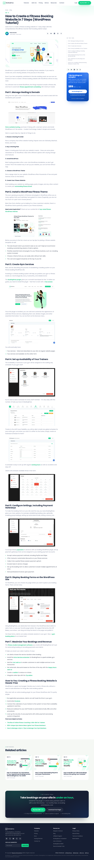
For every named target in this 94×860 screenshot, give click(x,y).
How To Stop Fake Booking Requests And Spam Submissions (46, 773)
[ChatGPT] (57, 33)
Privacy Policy (75, 831)
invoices (17, 701)
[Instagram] (16, 838)
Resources (54, 3)
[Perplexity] (61, 33)
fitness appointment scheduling (30, 87)
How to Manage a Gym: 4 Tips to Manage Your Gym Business (26, 728)
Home (6, 10)
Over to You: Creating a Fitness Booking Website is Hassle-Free (77, 63)
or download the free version (77, 95)
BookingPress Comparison (60, 838)
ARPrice (87, 853)
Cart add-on (17, 662)
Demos (47, 3)
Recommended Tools (58, 846)
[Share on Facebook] (51, 33)
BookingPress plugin (14, 279)
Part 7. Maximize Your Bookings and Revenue (76, 59)
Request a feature (58, 831)
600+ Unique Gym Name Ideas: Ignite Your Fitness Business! (26, 725)
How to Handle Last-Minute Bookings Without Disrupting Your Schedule (75, 773)
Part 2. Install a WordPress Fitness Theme (77, 43)
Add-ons (34, 3)
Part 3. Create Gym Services (74, 46)
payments (20, 550)
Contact (61, 3)
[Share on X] (47, 33)
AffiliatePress (68, 853)
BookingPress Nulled (58, 843)
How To (7, 12)
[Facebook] (6, 838)
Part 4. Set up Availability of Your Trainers (77, 48)
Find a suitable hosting (12, 127)
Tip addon (29, 675)
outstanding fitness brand (23, 186)
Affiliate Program (57, 836)
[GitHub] (20, 838)
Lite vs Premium (57, 841)
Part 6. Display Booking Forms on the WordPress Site (76, 55)
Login (75, 3)
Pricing (41, 3)
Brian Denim (13, 32)
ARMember (76, 853)
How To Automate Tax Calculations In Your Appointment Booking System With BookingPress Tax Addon (18, 774)
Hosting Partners (38, 838)
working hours (35, 465)
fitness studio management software (20, 645)
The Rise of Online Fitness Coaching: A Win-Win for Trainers (26, 722)
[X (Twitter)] (10, 838)
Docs (35, 836)
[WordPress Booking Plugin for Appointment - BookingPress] (8, 3)
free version (49, 282)
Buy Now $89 (84, 3)
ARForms (82, 853)
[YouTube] (13, 838)
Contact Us (37, 841)
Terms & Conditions (77, 836)
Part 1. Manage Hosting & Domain (76, 41)
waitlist (15, 672)
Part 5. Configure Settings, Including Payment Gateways (76, 51)
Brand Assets (75, 838)
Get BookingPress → (78, 91)
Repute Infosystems (17, 853)
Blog (11, 10)
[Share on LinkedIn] (54, 33)
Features (26, 3)
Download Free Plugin (54, 809)
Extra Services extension (21, 657)
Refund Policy (75, 833)
